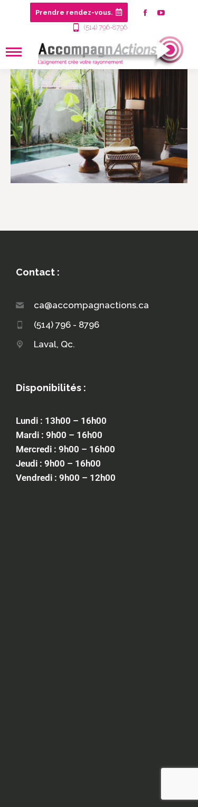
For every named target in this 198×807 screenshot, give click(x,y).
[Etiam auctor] (99, 126)
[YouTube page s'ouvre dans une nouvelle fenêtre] (161, 13)
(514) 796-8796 (105, 27)
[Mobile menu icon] (13, 52)
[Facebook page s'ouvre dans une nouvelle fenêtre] (145, 13)
